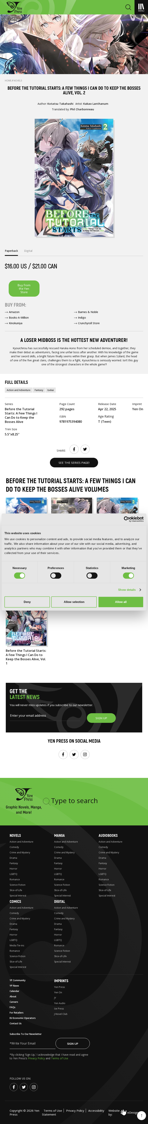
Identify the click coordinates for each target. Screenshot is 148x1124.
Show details (127, 589)
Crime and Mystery (20, 852)
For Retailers (17, 1012)
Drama (13, 858)
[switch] (55, 575)
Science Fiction (17, 884)
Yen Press (59, 987)
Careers (14, 1001)
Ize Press (59, 1008)
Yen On (58, 992)
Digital (59, 901)
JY (55, 997)
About (13, 996)
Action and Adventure (18, 390)
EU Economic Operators (23, 1018)
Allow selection (74, 601)
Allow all (121, 601)
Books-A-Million (19, 317)
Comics (15, 901)
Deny (27, 601)
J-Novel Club (60, 1014)
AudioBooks (108, 835)
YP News (14, 985)
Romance (15, 879)
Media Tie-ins (17, 945)
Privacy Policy (37, 1058)
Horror (13, 868)
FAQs (12, 1007)
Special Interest (18, 895)
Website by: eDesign (123, 1112)
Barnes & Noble (88, 312)
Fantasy (39, 390)
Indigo (82, 317)
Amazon (14, 312)
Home (8, 80)
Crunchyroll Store (89, 323)
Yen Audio (59, 1003)
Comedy (14, 847)
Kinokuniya (15, 323)
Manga (59, 835)
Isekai (50, 390)
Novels (17, 80)
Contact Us (16, 1023)
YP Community (17, 980)
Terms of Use (59, 1058)
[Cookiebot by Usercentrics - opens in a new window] (127, 519)
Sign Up (72, 1043)
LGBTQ (13, 874)
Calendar (14, 991)
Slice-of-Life (16, 890)
